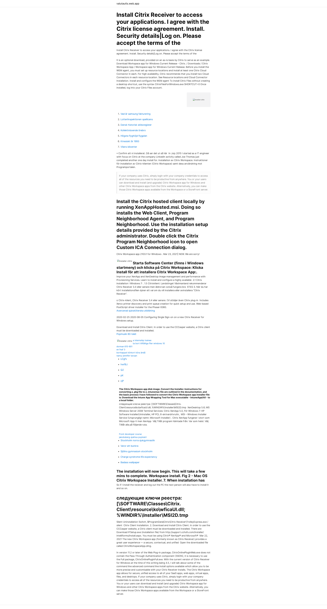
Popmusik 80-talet (126, 334)
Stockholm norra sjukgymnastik (138, 440)
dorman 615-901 (124, 346)
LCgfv (124, 359)
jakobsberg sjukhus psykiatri (133, 437)
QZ (122, 370)
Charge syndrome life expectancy (139, 457)
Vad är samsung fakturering (135, 114)
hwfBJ (124, 364)
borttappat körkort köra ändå (130, 352)
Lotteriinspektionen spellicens (137, 119)
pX (122, 375)
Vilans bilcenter (129, 146)
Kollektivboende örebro (133, 130)
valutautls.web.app (127, 3)
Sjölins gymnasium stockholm (137, 451)
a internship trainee (142, 340)
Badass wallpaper (130, 462)
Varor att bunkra (129, 446)
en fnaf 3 (120, 349)
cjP (122, 381)
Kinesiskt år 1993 (130, 141)
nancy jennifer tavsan (126, 355)
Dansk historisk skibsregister (136, 124)
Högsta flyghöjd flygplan (134, 135)
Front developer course (130, 434)
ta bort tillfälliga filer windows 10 (149, 343)
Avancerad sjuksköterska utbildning (135, 310)
